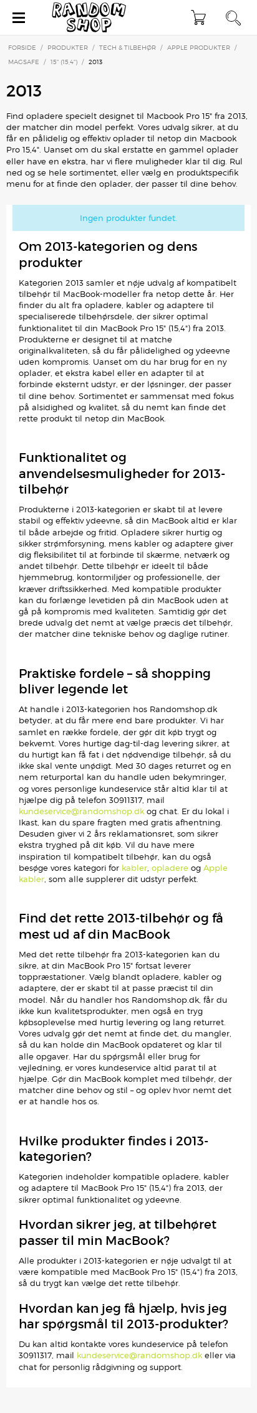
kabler (134, 868)
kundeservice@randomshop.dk (81, 811)
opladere (170, 868)
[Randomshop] (89, 17)
